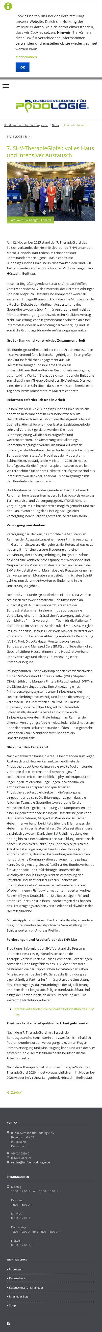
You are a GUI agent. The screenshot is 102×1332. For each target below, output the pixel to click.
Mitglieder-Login (19, 1296)
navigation (6, 87)
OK (22, 67)
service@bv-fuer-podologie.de (30, 1162)
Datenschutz (17, 1278)
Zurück (16, 1092)
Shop (12, 1305)
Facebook (25, 84)
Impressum (16, 1269)
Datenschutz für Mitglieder (26, 1287)
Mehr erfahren (26, 57)
